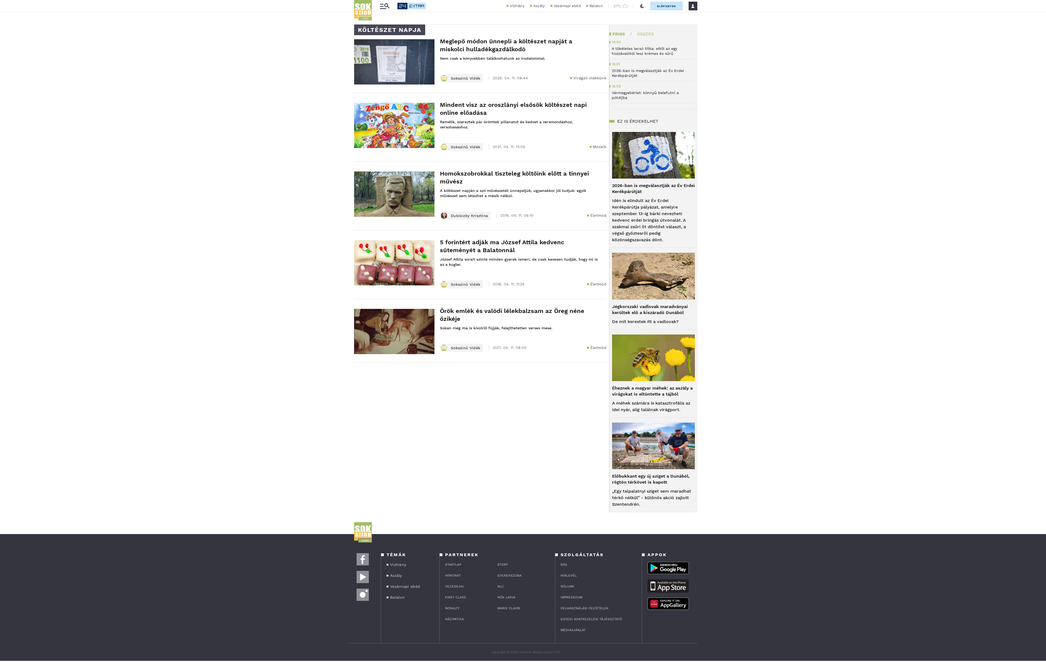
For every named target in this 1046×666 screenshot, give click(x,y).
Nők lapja (506, 597)
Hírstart (453, 575)
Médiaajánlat (573, 630)
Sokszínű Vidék (465, 78)
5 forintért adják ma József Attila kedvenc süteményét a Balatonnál (502, 246)
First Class (455, 597)
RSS (564, 564)
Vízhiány (517, 6)
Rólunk (567, 586)
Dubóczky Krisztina (469, 215)
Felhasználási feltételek (585, 608)
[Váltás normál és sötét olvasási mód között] (642, 6)
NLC (500, 586)
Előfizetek (666, 6)
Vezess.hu (454, 586)
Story (502, 564)
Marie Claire (509, 608)
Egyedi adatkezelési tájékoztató (591, 619)
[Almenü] (384, 6)
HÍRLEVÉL (569, 575)
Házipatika (454, 619)
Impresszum (571, 597)
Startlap (453, 564)
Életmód (598, 215)
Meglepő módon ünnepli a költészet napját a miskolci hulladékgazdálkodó (506, 45)
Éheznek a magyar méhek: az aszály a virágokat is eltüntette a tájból (652, 391)
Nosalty (452, 608)
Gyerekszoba (509, 575)
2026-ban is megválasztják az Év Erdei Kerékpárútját (653, 188)
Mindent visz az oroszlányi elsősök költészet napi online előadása (513, 108)
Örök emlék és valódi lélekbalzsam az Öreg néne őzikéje (512, 315)
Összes (645, 34)
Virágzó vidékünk (589, 78)
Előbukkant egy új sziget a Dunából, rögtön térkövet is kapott (651, 479)
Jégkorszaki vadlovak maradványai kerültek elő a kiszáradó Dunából (650, 309)
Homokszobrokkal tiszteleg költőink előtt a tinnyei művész (514, 177)
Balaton (596, 6)
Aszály (539, 6)
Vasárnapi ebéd (567, 6)
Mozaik (599, 146)
